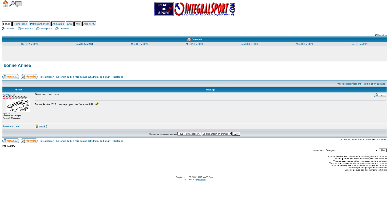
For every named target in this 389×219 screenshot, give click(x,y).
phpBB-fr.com (201, 179)
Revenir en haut (11, 126)
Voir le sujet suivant (374, 84)
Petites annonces (39, 24)
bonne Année (16, 65)
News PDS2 (20, 24)
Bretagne (118, 77)
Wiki (78, 24)
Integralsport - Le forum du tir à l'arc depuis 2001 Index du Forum (75, 77)
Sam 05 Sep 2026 (359, 44)
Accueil (5, 3)
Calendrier (18, 4)
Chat (69, 24)
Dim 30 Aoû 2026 (29, 44)
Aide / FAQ (89, 24)
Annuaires (58, 24)
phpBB (188, 177)
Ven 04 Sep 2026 (304, 44)
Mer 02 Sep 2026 (194, 44)
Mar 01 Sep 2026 (139, 44)
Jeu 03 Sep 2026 (249, 44)
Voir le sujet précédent (349, 84)
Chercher (12, 4)
